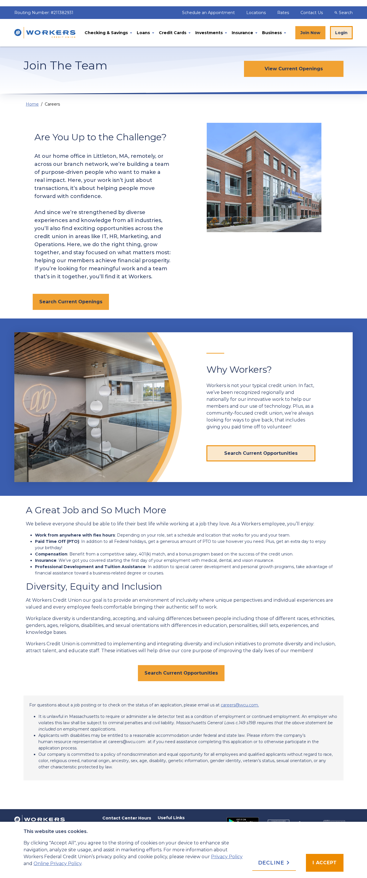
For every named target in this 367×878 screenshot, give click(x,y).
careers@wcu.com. (240, 705)
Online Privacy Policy (57, 863)
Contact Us (311, 12)
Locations (256, 12)
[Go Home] (39, 819)
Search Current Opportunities (181, 673)
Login (341, 32)
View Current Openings (294, 68)
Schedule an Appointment (209, 12)
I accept (325, 862)
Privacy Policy (227, 856)
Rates (283, 12)
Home (32, 104)
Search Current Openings (70, 301)
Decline (272, 863)
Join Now (310, 32)
